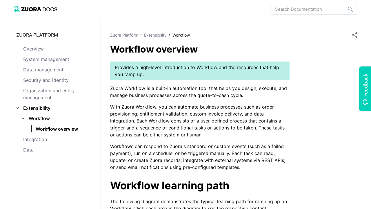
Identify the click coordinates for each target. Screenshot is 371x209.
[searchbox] (346, 9)
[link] (35, 9)
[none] (355, 35)
